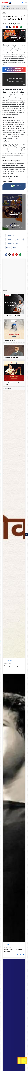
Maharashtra (20, 239)
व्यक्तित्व (11, 660)
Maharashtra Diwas (10, 239)
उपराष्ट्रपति (18, 1060)
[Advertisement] (14, 274)
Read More (19, 670)
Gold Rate (22, 1060)
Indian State (8, 247)
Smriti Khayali (6, 23)
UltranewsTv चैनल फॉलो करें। (12, 186)
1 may (14, 247)
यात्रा (22, 1064)
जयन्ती (8, 660)
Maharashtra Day (9, 235)
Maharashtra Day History (11, 243)
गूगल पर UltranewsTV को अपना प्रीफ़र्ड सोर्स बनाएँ (14, 69)
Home (3, 6)
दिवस (8, 6)
